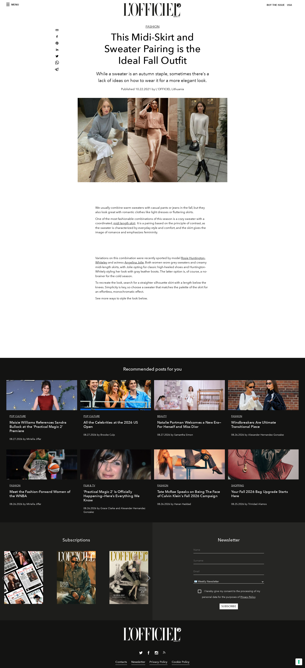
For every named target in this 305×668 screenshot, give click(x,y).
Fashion (153, 27)
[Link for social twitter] (141, 653)
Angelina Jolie (134, 262)
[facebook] (57, 37)
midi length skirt (124, 223)
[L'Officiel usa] (152, 10)
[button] (148, 578)
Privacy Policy (248, 597)
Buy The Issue (276, 5)
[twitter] (57, 56)
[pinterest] (57, 43)
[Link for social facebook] (148, 653)
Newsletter (138, 662)
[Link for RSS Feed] (164, 653)
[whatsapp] (57, 63)
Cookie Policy (181, 662)
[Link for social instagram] (156, 653)
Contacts (121, 662)
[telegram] (57, 69)
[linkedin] (57, 50)
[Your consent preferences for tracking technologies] (298, 661)
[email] (57, 30)
